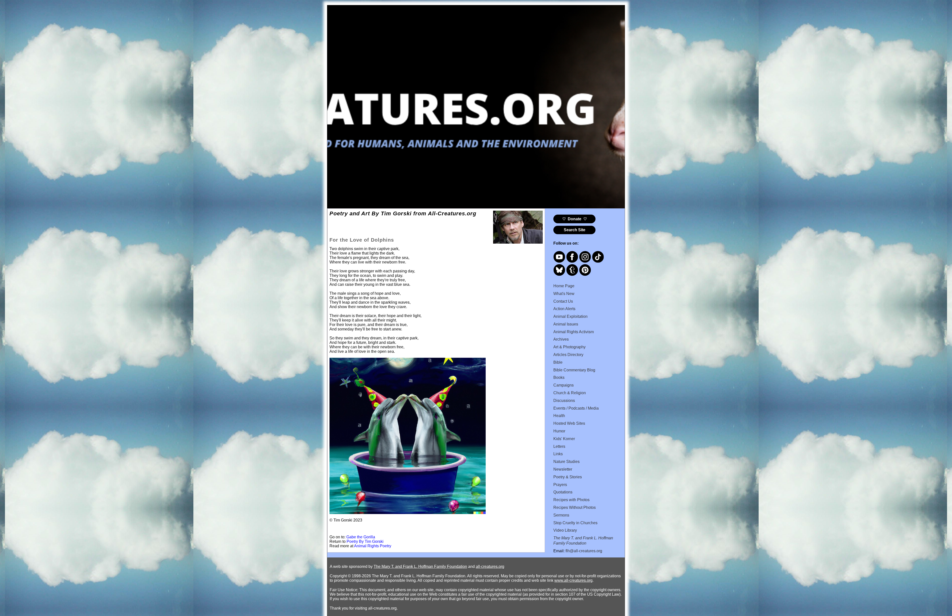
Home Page (563, 286)
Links (558, 454)
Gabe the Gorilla (360, 537)
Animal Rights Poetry (372, 546)
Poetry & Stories (567, 477)
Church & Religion (569, 393)
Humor (559, 431)
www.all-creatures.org (573, 580)
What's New (563, 294)
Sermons (561, 515)
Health (559, 416)
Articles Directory (568, 355)
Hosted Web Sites (569, 423)
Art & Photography (569, 347)
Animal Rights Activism (573, 332)
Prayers (560, 485)
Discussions (564, 400)
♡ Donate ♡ (574, 219)
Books (559, 377)
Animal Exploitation (570, 316)
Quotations (562, 492)
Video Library (565, 530)
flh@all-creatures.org (583, 551)
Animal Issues (565, 324)
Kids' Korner (564, 439)
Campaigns (563, 385)
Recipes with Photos (571, 500)
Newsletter (562, 469)
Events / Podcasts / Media (576, 408)
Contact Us (563, 301)
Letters (559, 446)
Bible (558, 362)
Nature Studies (566, 461)
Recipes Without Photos (574, 507)
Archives (561, 339)
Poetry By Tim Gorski (365, 541)
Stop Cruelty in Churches (575, 523)
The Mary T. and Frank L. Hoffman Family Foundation (420, 566)
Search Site (574, 230)
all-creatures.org (490, 566)
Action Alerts (564, 309)
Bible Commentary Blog (574, 370)
